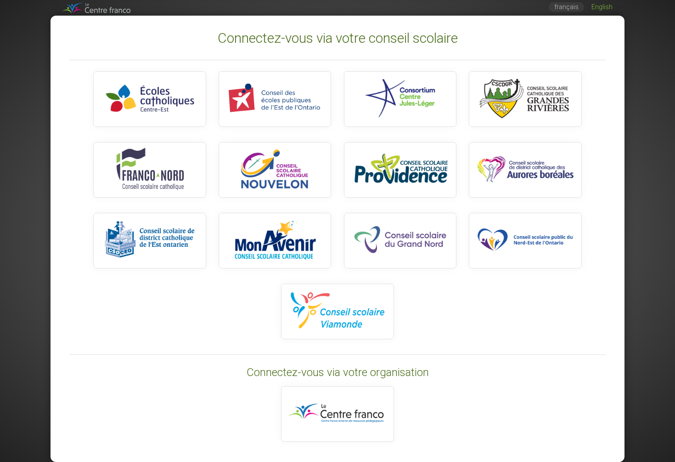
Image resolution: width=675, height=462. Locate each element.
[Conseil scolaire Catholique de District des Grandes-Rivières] (525, 99)
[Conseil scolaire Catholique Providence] (400, 170)
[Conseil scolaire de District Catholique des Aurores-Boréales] (525, 170)
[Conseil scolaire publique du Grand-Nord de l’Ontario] (400, 240)
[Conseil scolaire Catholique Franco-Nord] (149, 170)
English (602, 7)
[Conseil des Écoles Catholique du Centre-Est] (149, 99)
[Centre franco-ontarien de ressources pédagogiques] (337, 414)
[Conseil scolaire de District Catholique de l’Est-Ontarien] (149, 240)
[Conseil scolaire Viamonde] (337, 311)
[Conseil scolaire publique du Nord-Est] (525, 240)
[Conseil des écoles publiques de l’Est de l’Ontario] (275, 99)
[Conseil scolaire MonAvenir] (275, 240)
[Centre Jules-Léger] (400, 99)
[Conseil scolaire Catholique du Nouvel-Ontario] (275, 170)
